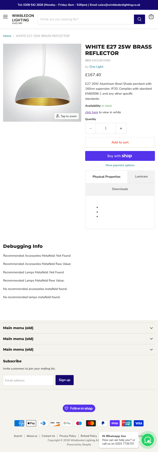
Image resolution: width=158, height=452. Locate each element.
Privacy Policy (67, 436)
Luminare (141, 176)
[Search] (139, 19)
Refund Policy (89, 436)
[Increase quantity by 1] (121, 128)
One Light (96, 67)
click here (91, 112)
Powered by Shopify (79, 444)
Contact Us (48, 436)
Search (18, 436)
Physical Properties (106, 177)
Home (7, 36)
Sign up (64, 380)
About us (32, 436)
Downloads (120, 189)
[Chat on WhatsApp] (148, 440)
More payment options (120, 165)
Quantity (90, 119)
